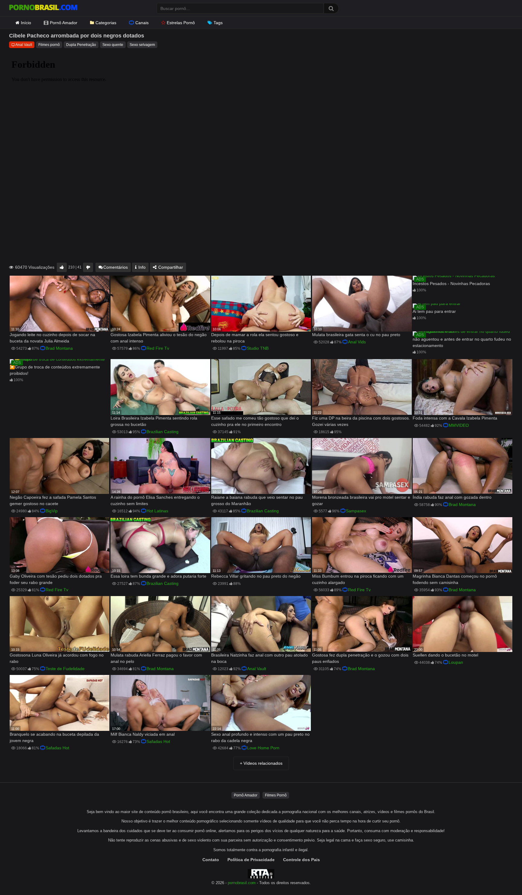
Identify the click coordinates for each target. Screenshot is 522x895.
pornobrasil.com (242, 883)
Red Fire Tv (158, 348)
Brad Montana (59, 348)
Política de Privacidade (251, 859)
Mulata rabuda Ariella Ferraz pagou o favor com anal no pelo (156, 658)
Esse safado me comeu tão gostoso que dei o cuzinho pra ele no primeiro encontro (255, 421)
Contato (210, 859)
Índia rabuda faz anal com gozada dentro (452, 497)
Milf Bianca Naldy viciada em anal (143, 734)
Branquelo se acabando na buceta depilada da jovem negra (54, 737)
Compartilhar (170, 267)
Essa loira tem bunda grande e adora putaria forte (158, 576)
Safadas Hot (57, 747)
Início (26, 22)
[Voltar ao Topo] (502, 877)
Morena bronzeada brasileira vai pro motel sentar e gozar (361, 500)
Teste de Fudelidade (65, 668)
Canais (142, 22)
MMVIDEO (459, 425)
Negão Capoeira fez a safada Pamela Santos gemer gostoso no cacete (53, 500)
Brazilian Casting (163, 431)
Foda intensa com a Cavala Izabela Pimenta (455, 418)
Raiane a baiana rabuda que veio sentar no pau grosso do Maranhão (257, 500)
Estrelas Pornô (181, 22)
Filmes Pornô (276, 795)
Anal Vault (23, 45)
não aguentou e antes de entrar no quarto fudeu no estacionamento (462, 342)
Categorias (105, 22)
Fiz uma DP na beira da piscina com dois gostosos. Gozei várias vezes (361, 421)
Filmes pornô (49, 45)
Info (141, 267)
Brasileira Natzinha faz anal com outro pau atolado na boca (259, 658)
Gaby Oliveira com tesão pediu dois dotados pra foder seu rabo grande (56, 579)
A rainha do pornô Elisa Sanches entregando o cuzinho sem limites (155, 500)
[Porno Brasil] (43, 8)
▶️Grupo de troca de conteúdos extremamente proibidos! (55, 370)
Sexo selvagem (142, 45)
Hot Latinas (157, 510)
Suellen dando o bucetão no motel (445, 655)
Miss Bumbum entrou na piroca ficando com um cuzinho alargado (358, 579)
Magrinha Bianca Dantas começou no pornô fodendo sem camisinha (455, 579)
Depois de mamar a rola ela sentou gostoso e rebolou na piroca (254, 337)
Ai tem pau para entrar (434, 311)
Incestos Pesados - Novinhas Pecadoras (451, 283)
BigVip (52, 510)
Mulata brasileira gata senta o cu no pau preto (356, 334)
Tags (218, 22)
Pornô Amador (63, 22)
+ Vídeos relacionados (261, 763)
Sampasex (356, 510)
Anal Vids (357, 341)
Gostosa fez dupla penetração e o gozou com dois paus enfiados (360, 658)
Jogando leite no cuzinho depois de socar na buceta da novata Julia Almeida (52, 337)
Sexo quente (112, 45)
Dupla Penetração (81, 45)
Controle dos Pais (301, 859)
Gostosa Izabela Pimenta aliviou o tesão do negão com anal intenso (159, 337)
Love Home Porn (263, 747)
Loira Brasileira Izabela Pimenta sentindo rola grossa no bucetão (154, 421)
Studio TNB (258, 348)
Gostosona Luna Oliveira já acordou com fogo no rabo (57, 658)
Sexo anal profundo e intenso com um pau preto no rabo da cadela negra (260, 737)
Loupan (456, 662)
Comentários (115, 267)
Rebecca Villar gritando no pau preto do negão (256, 576)
